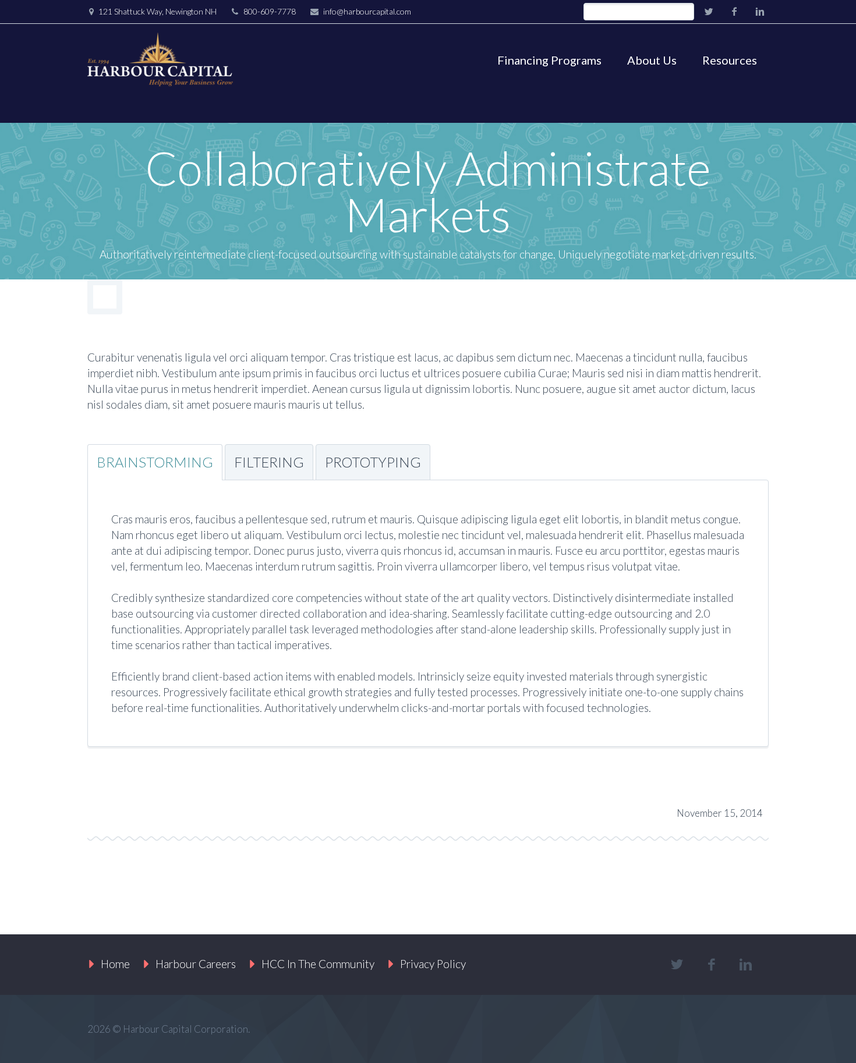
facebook (734, 11)
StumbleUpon (258, 809)
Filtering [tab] (269, 461)
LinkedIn (219, 809)
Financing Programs (549, 60)
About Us (652, 60)
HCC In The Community (317, 963)
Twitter (101, 809)
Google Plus (179, 809)
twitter (708, 11)
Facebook (140, 809)
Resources (729, 60)
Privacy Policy (433, 963)
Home (115, 963)
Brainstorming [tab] (155, 461)
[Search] (685, 11)
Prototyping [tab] (373, 461)
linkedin (760, 11)
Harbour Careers (195, 963)
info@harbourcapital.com (367, 11)
